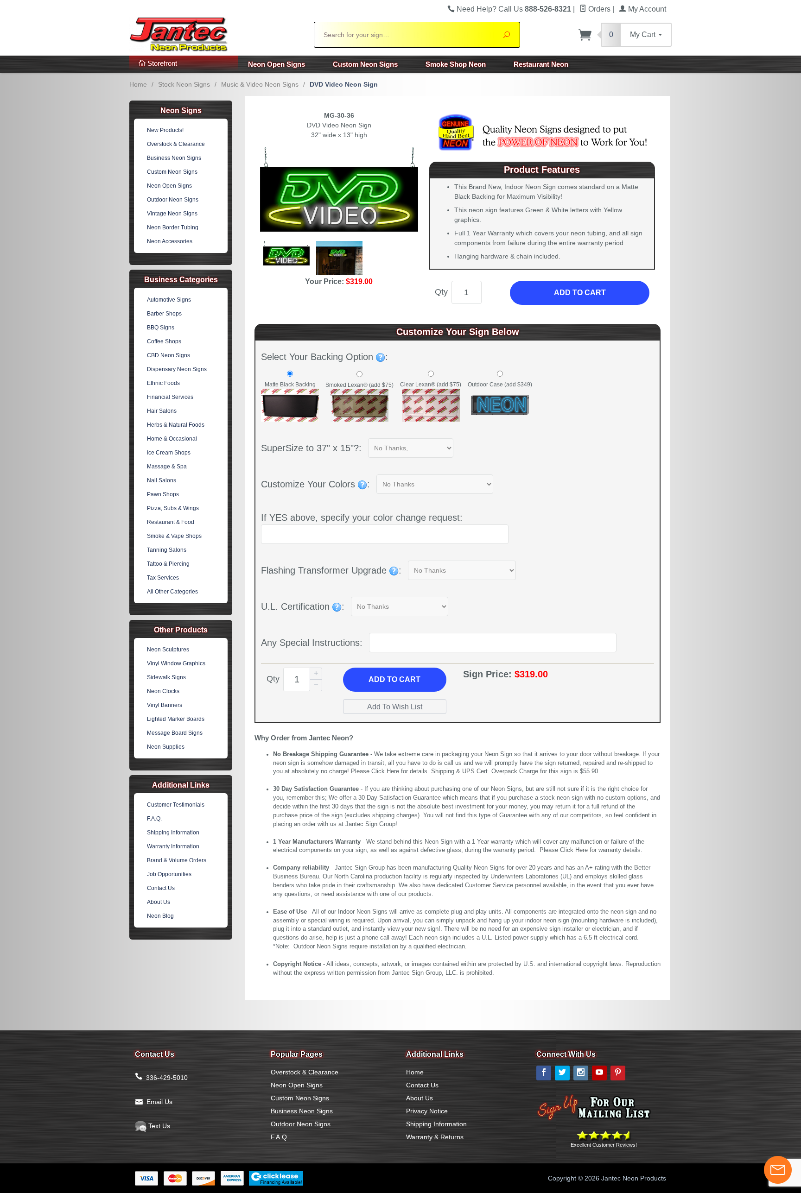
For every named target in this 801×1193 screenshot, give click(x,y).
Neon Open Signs (276, 64)
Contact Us (161, 888)
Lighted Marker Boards (175, 719)
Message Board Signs (175, 733)
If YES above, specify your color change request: (362, 517)
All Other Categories (172, 591)
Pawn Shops (163, 494)
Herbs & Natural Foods (175, 425)
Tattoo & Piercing (168, 564)
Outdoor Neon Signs (172, 199)
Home (138, 84)
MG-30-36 (339, 115)
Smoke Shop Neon (456, 64)
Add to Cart (580, 293)
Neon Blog (160, 916)
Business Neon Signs (174, 158)
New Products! (165, 130)
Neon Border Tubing (172, 227)
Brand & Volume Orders (176, 860)
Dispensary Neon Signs (177, 369)
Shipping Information (173, 832)
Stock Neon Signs (184, 84)
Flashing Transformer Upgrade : (331, 570)
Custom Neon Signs (365, 64)
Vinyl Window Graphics (176, 663)
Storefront (161, 63)
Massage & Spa (167, 466)
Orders (598, 9)
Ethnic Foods (163, 383)
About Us (158, 902)
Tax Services (163, 577)
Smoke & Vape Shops (174, 536)
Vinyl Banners (164, 705)
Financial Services (170, 397)
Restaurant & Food (170, 522)
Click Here (385, 771)
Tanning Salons (166, 550)
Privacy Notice (427, 1111)
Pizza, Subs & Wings (173, 508)
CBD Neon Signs (168, 355)
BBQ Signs (160, 327)
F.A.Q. (154, 818)
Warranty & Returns (435, 1137)
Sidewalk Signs (166, 677)
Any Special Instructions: (311, 643)
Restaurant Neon (541, 64)
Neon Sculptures (168, 649)
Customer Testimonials (175, 805)
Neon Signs (181, 110)
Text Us (158, 1126)
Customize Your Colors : (315, 484)
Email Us (159, 1101)
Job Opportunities (169, 874)
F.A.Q (279, 1137)
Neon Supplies (165, 747)
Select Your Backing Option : (324, 357)
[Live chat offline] (778, 1170)
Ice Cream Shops (169, 452)
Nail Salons (161, 480)
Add (394, 679)
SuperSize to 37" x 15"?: (311, 448)
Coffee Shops (164, 341)
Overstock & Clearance (176, 144)
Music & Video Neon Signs (260, 84)
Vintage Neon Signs (172, 213)
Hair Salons (162, 411)
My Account (646, 9)
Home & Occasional (172, 439)
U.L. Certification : (302, 606)
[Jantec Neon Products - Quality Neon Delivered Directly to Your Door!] (216, 33)
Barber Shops (164, 313)
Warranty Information (173, 846)
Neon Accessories (169, 241)
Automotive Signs (169, 300)
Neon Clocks (163, 691)
